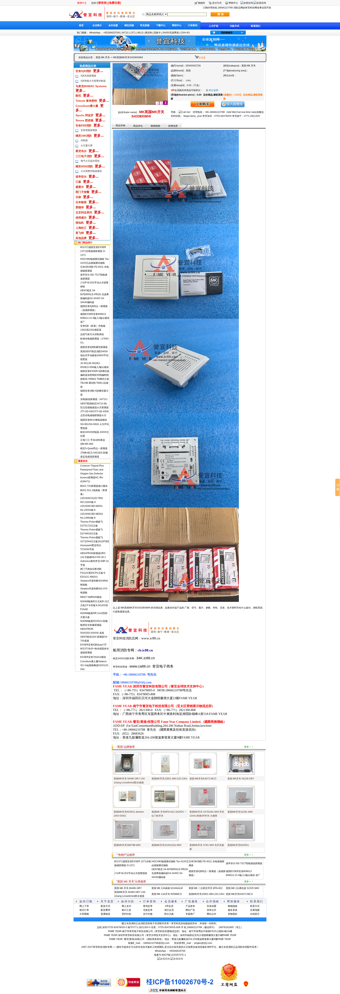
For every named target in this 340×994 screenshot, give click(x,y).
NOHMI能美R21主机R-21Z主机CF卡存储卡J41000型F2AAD (94, 605)
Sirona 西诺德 (84, 120)
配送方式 (105, 906)
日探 (78, 197)
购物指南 (155, 125)
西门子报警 (82, 192)
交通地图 (255, 910)
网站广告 (190, 910)
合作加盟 (113, 25)
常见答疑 (145, 25)
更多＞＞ (249, 746)
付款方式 (234, 26)
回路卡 (157, 32)
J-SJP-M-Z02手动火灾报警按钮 (130, 873)
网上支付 (126, 906)
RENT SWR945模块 (91, 597)
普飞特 (80, 232)
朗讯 (78, 95)
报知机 (80, 222)
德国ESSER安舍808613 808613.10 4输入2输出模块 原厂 (94, 318)
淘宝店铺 (129, 25)
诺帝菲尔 (81, 176)
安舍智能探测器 (89, 130)
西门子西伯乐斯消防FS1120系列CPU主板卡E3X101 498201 (92, 573)
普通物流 (105, 914)
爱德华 (80, 207)
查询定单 (147, 906)
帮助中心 (176, 25)
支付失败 (147, 914)
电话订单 (84, 910)
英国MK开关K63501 (238, 845)
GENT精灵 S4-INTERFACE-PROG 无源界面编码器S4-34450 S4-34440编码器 (170, 873)
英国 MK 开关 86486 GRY (128, 888)
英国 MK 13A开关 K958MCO (167, 894)
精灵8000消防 (84, 166)
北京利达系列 (84, 212)
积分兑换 (169, 914)
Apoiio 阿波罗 (84, 115)
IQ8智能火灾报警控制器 (93, 80)
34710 (125, 32)
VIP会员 (169, 906)
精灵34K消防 (84, 135)
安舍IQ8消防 (83, 71)
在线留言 (255, 914)
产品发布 (190, 906)
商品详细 (120, 125)
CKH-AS (185, 32)
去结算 (202, 57)
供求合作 (211, 910)
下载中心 (160, 25)
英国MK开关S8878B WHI (127, 845)
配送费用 (105, 910)
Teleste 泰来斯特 (86, 100)
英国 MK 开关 (103, 57)
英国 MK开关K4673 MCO (202, 778)
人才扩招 (213, 26)
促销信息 (173, 125)
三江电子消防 (84, 156)
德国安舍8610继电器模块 (93, 420)
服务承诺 (232, 910)
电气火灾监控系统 (90, 161)
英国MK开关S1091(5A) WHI (166, 845)
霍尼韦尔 (81, 151)
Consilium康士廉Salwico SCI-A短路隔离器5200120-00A (94, 665)
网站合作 (211, 914)
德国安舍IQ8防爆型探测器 (94, 347)
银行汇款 (126, 910)
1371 (133, 32)
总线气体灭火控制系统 (92, 334)
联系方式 (255, 906)
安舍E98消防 (83, 125)
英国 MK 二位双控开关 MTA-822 (206, 888)
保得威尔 (81, 217)
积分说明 (213, 90)
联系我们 (255, 26)
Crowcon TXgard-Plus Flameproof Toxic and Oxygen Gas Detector (92, 469)
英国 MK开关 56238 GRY (240, 778)
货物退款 (232, 914)
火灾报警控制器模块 (91, 171)
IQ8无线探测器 (88, 75)
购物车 (201, 3)
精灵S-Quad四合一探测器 (93, 448)
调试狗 (148, 32)
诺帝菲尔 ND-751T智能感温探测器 (244, 863)
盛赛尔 (80, 186)
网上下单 (84, 906)
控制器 (84, 140)
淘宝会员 (169, 910)
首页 (81, 25)
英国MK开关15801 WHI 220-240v (169, 778)
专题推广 (190, 914)
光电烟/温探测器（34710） (94, 399)
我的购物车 (227, 32)
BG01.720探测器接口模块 (94, 486)
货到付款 (126, 914)
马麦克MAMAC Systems (91, 86)
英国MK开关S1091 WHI (240, 812)
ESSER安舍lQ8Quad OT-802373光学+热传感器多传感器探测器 (94, 648)
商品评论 (138, 125)
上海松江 (81, 227)
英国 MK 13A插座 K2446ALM (167, 888)
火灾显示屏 (86, 145)
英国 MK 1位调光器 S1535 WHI (242, 888)
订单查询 (192, 25)
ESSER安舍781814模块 (93, 657)
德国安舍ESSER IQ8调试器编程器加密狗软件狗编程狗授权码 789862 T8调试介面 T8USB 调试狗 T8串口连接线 (94, 379)
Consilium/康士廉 (87, 105)
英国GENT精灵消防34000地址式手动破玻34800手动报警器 (94, 355)
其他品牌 (81, 238)
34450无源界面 (171, 32)
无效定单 (147, 910)
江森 (78, 181)
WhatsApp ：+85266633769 (104, 32)
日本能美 (81, 202)
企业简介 (97, 25)
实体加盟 (211, 906)
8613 (140, 32)
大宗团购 (84, 914)
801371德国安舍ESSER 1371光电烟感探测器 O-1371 (93, 251)
